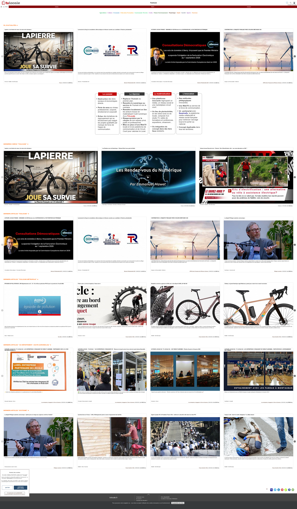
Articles (56, 6)
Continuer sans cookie (20, 487)
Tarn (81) (59, 336)
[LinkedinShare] (278, 489)
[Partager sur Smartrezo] (271, 489)
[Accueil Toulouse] (1, 7)
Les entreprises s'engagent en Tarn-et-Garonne (51, 402)
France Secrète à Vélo (130, 336)
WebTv (152, 6)
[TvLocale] (11, 3)
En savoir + (139, 498)
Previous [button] (2, 56)
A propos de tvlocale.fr (141, 500)
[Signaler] (267, 489)
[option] (38, 56)
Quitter (7, 487)
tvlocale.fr (113, 497)
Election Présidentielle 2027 (129, 82)
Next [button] (295, 56)
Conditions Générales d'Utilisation (169, 498)
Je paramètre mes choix (178, 503)
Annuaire (249, 6)
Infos (165, 497)
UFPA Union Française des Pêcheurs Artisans (272, 82)
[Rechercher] (290, 3)
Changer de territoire (292, 4)
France (60, 82)
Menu (6, 6)
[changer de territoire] (287, 3)
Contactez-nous (140, 497)
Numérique (172, 13)
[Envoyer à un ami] (292, 489)
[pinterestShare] (282, 489)
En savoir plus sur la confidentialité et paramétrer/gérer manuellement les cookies (14, 493)
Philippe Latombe (277, 271)
